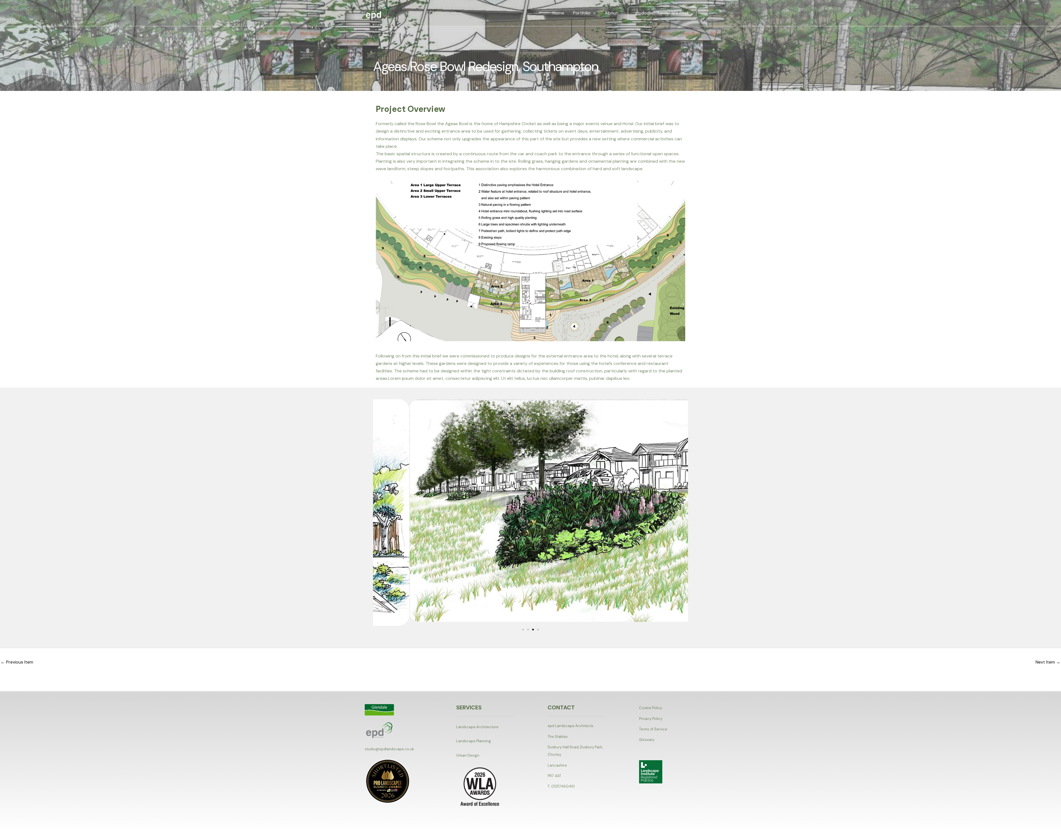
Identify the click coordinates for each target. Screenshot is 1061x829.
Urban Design (467, 755)
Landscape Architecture (477, 727)
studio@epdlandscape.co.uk (389, 749)
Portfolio (581, 13)
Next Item (1048, 662)
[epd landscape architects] (377, 12)
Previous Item (17, 662)
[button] (593, 13)
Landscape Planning (473, 741)
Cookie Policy (650, 708)
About (611, 13)
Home (558, 13)
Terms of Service (653, 729)
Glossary (646, 739)
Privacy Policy (650, 718)
